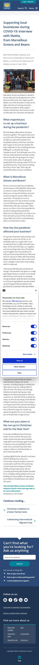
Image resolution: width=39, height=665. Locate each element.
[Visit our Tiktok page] (15, 600)
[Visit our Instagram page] (5, 600)
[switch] (34, 332)
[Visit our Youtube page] (26, 600)
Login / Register (28, 2)
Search (21, 8)
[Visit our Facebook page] (10, 600)
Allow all (19, 360)
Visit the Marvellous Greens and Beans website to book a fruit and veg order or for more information (19, 488)
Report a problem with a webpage (15, 613)
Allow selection (19, 367)
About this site (13, 640)
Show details (27, 354)
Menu (31, 8)
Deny (19, 373)
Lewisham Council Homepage (7, 5)
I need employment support (18, 581)
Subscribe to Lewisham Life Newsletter (16, 607)
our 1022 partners (15, 301)
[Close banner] (36, 290)
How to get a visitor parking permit (21, 577)
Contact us (24, 640)
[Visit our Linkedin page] (21, 600)
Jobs (22, 628)
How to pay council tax (16, 574)
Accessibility (25, 634)
